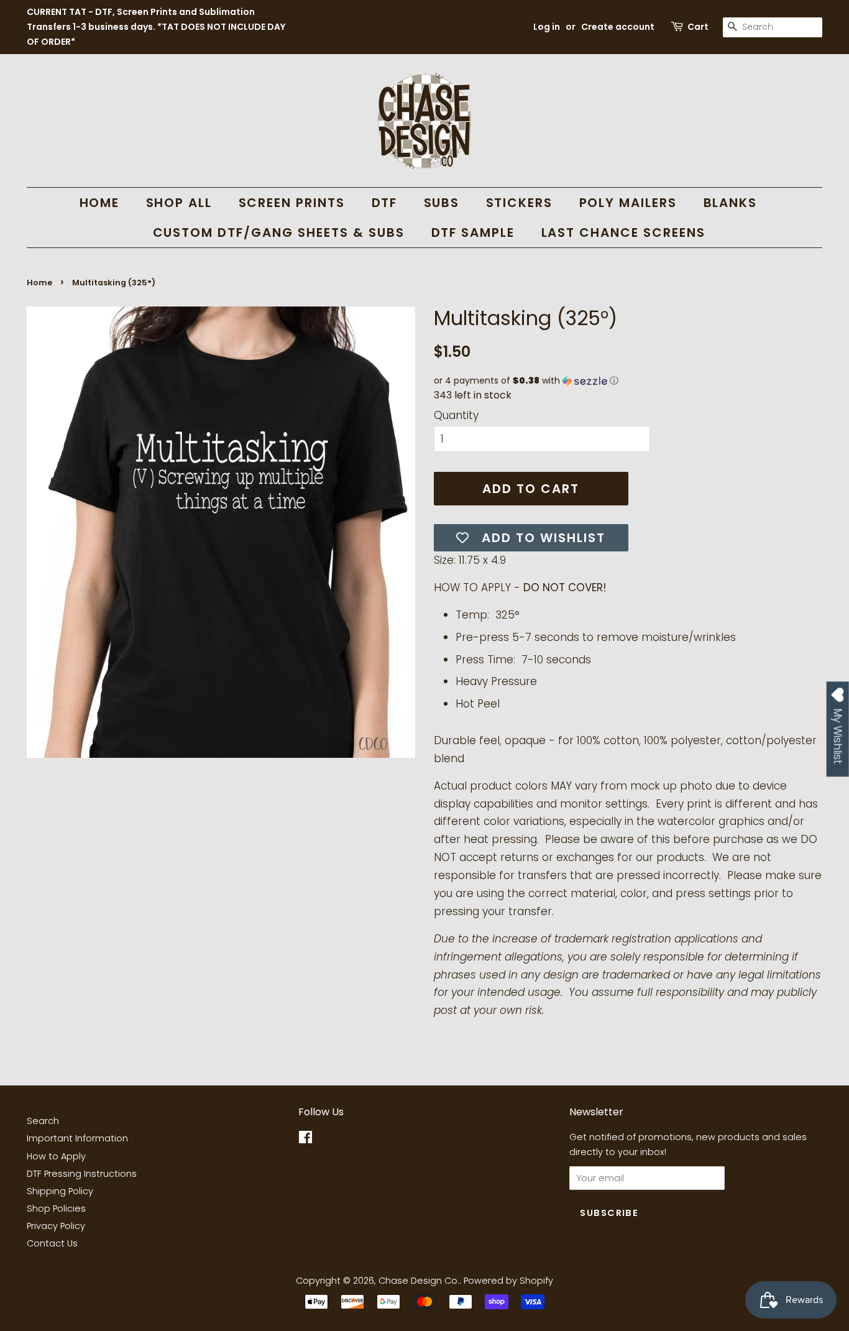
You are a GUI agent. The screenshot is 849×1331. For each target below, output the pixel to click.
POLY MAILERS (628, 202)
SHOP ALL (179, 202)
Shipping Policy (60, 1191)
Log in (546, 27)
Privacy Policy (56, 1226)
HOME (100, 202)
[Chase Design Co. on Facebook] (305, 1139)
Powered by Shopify (508, 1280)
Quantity (456, 415)
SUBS (442, 202)
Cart (698, 27)
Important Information (77, 1138)
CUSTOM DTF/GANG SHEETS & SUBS (279, 232)
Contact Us (52, 1243)
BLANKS (731, 202)
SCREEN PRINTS (292, 202)
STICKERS (519, 202)
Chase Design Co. (419, 1280)
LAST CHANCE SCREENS (623, 232)
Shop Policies (56, 1208)
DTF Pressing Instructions (82, 1174)
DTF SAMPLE (473, 232)
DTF (385, 202)
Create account (617, 27)
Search (43, 1121)
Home (39, 282)
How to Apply (56, 1156)
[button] (628, 380)
